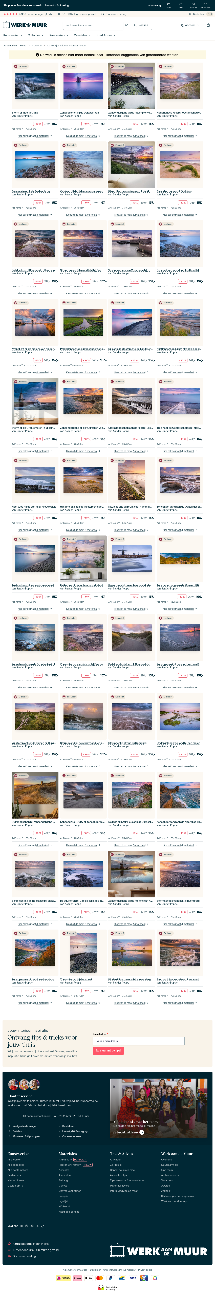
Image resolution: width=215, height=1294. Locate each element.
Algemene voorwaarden (75, 1269)
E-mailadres (100, 1034)
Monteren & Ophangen (26, 1136)
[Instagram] (21, 1226)
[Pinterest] (27, 1226)
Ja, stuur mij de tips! (108, 1050)
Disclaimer (95, 1269)
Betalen (17, 1131)
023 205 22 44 (66, 1116)
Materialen (80, 35)
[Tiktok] (43, 1226)
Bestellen (68, 1126)
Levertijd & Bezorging (75, 1131)
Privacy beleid (145, 1269)
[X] (37, 1226)
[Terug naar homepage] (25, 24)
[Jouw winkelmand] (208, 25)
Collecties (34, 35)
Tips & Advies (103, 35)
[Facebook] (32, 1226)
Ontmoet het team (125, 1132)
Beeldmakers (57, 35)
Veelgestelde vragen (25, 1126)
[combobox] (93, 25)
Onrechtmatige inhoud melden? (119, 1269)
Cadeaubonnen (71, 1136)
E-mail (85, 1116)
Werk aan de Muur (177, 1154)
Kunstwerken (11, 35)
